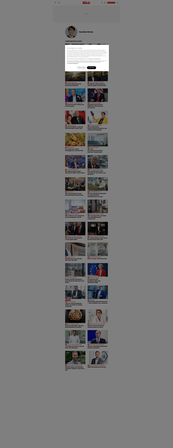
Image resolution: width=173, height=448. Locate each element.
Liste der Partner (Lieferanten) (72, 63)
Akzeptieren (91, 67)
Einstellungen (81, 67)
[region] (87, 58)
